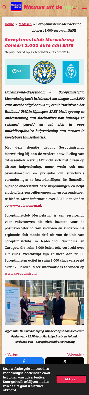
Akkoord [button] (71, 379)
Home (9, 23)
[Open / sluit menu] (84, 7)
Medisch (25, 23)
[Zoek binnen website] (4, 7)
